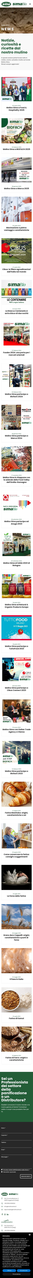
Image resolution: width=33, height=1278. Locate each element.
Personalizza (16, 1274)
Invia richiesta (26, 1176)
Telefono (3, 1142)
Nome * (3, 1128)
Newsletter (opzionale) (9, 1172)
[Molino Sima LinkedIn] (8, 1214)
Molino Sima (14, 4)
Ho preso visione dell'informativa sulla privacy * (16, 1169)
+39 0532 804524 (9, 1203)
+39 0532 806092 (9, 1230)
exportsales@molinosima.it (12, 1209)
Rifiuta (9, 1270)
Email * (3, 1149)
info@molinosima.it (10, 1206)
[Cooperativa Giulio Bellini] (6, 1222)
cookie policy (17, 1251)
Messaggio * (4, 1157)
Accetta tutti (23, 1270)
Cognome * (4, 1135)
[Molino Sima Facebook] (2, 1214)
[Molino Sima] (9, 1195)
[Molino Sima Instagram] (5, 1214)
